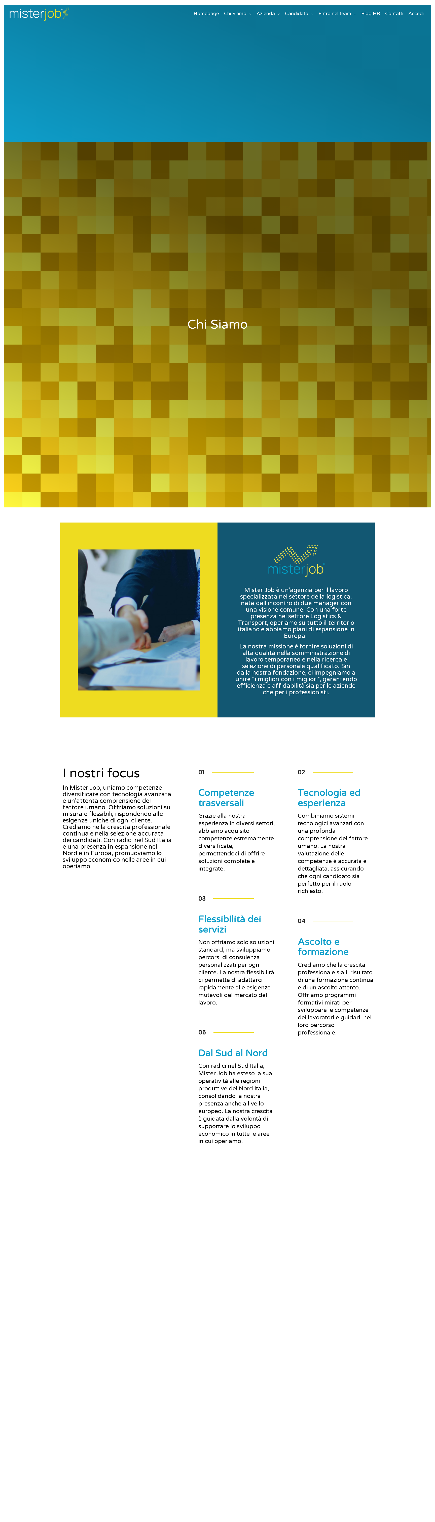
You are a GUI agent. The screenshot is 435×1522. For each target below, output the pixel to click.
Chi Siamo (235, 13)
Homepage (206, 13)
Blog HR (370, 13)
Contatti (394, 13)
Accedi (416, 13)
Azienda (266, 13)
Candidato (296, 13)
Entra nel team (334, 13)
